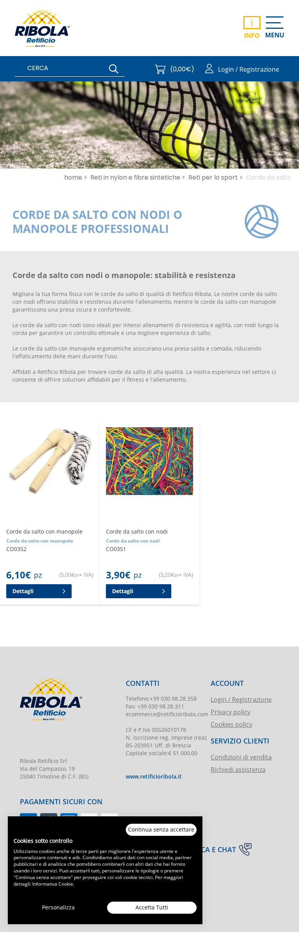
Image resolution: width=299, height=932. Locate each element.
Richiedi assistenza (238, 769)
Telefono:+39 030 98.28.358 (161, 698)
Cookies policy (231, 724)
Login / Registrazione (241, 699)
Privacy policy (230, 712)
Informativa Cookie (52, 884)
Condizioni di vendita (241, 757)
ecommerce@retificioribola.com (167, 714)
